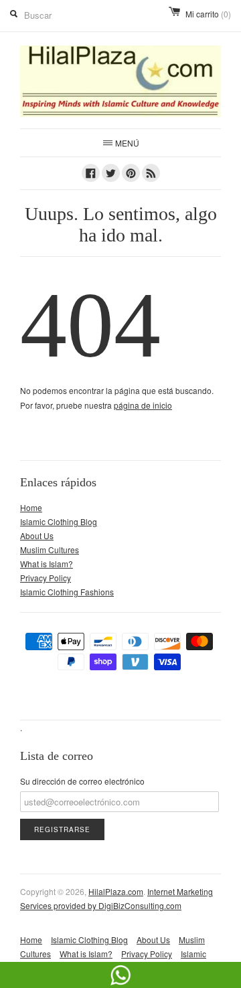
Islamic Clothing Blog (58, 521)
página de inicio (143, 405)
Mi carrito (208, 13)
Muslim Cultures (49, 549)
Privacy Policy (45, 577)
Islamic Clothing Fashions (67, 591)
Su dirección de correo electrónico (82, 781)
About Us (37, 535)
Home (31, 507)
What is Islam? (46, 563)
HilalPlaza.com (115, 891)
